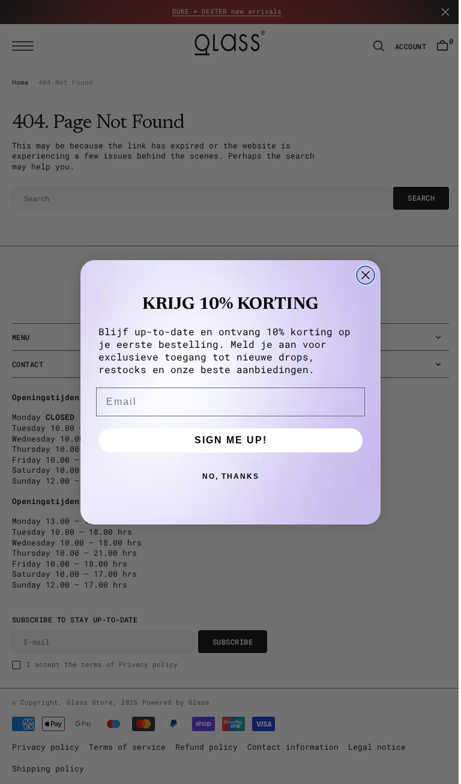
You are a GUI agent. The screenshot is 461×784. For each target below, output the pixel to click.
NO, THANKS (226, 476)
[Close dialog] (361, 275)
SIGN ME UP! (226, 440)
